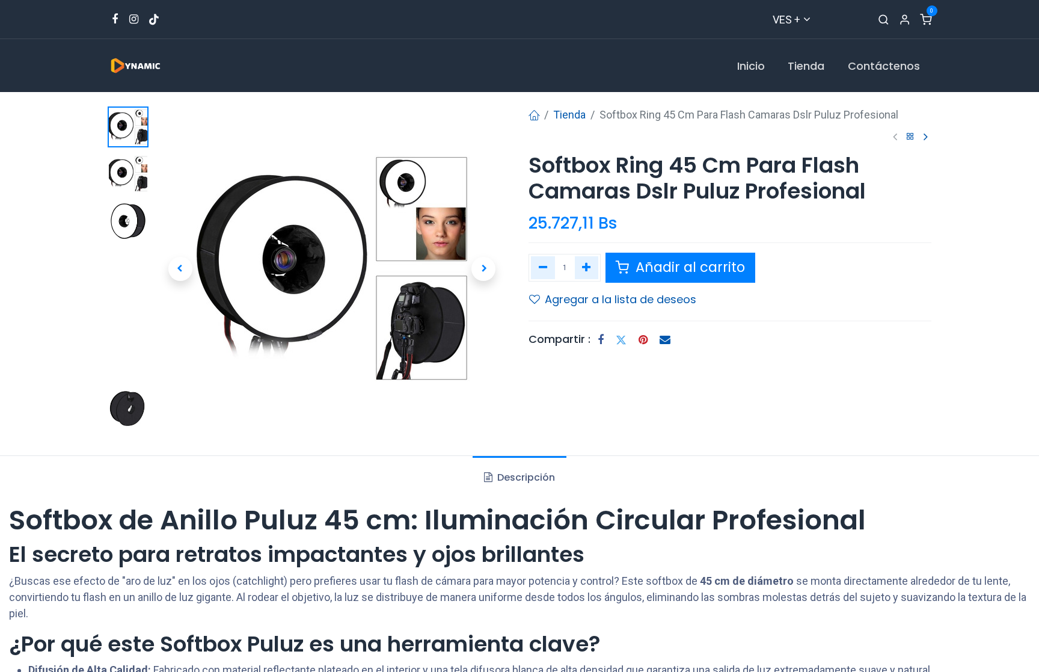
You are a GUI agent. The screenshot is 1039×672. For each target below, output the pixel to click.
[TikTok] (154, 19)
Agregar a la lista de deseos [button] (620, 299)
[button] (180, 269)
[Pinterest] (643, 339)
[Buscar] (883, 19)
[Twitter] (621, 339)
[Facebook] (601, 339)
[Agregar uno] (587, 267)
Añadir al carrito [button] (688, 267)
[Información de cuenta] (904, 19)
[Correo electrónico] (665, 339)
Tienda (569, 114)
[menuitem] (751, 66)
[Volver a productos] (910, 137)
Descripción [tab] (525, 477)
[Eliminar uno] (543, 267)
